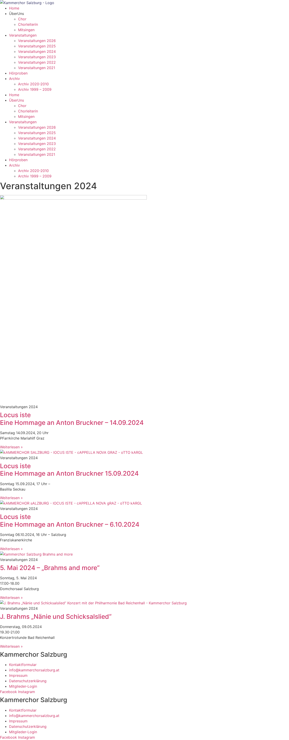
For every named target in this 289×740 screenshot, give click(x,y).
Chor (22, 19)
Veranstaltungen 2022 (37, 62)
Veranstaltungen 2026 (37, 40)
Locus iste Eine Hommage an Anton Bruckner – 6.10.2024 (69, 520)
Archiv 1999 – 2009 (34, 89)
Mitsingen (26, 30)
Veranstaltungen (23, 35)
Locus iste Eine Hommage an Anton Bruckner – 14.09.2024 (72, 418)
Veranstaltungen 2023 (37, 57)
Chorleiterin (28, 24)
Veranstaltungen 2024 (37, 51)
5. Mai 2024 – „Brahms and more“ (50, 568)
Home (14, 8)
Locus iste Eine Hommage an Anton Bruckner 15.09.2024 (69, 469)
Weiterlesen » (11, 447)
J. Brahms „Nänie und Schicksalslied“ (56, 616)
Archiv (14, 78)
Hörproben (18, 73)
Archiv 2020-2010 (33, 84)
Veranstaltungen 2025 (37, 46)
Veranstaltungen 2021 (36, 67)
